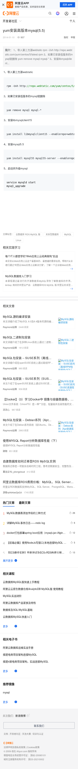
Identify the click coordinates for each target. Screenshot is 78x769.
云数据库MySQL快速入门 (17, 616)
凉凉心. (6, 409)
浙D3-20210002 (36, 759)
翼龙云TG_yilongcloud (14, 471)
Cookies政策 (33, 747)
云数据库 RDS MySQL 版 (28, 234)
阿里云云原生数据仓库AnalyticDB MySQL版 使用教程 (33, 589)
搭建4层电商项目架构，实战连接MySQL (25, 661)
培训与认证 (37, 733)
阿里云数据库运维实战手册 (18, 647)
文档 (6, 733)
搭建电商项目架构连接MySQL (20, 654)
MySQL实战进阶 (12, 596)
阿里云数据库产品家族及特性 (19, 603)
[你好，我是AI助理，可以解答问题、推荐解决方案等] (57, 13)
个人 (72, 21)
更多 (5, 626)
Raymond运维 (10, 327)
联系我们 (39, 725)
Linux (18, 240)
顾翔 (5, 451)
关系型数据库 (52, 234)
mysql (6, 692)
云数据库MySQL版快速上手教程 (21, 582)
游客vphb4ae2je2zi (12, 492)
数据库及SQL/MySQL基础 (17, 610)
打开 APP (67, 4)
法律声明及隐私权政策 (14, 747)
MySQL (67, 234)
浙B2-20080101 (38, 755)
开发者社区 (15, 733)
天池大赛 (26, 733)
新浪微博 (20, 715)
